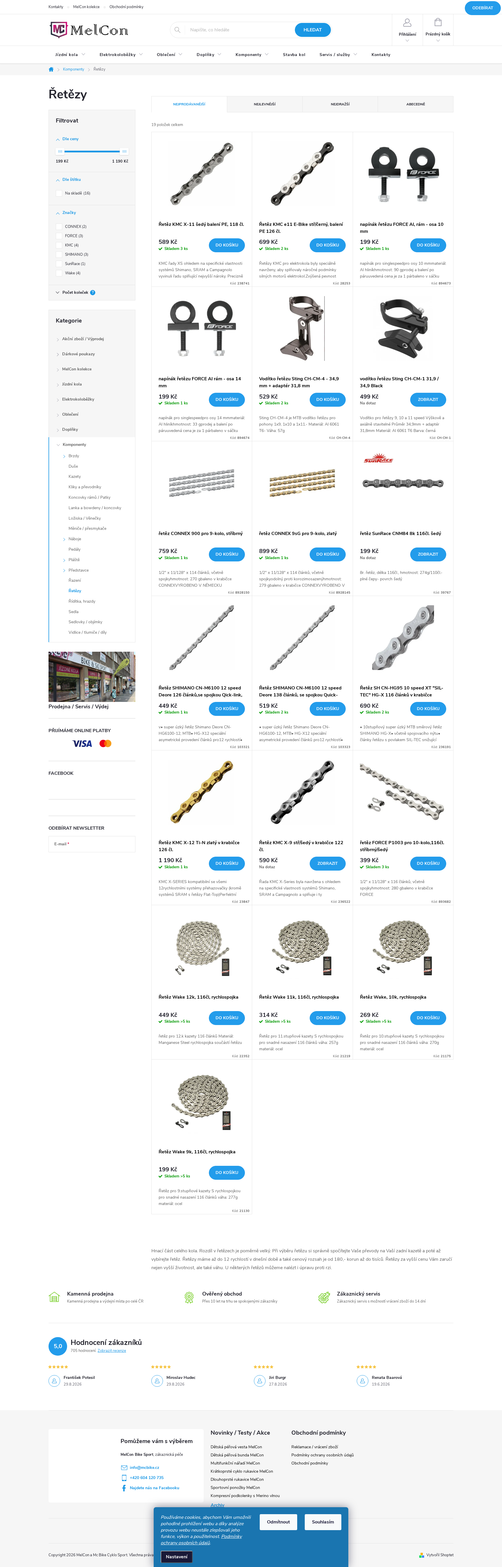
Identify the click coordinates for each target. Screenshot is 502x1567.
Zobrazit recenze (112, 1350)
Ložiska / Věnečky (85, 518)
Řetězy (75, 591)
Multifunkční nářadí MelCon (235, 1463)
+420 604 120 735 (147, 1477)
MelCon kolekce (86, 7)
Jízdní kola (72, 384)
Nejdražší (340, 104)
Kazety (75, 476)
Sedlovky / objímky (85, 622)
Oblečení (70, 414)
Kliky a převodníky (85, 487)
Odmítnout (278, 1522)
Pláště (74, 560)
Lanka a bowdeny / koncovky (95, 508)
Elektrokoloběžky (78, 399)
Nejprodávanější (189, 104)
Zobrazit (428, 399)
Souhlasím (323, 1522)
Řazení (75, 580)
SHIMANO (76, 254)
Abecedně (415, 104)
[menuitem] (71, 55)
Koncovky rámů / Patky (89, 497)
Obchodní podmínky (127, 7)
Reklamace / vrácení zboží (314, 1447)
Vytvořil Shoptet (439, 1555)
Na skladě (77, 193)
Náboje (75, 539)
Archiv (217, 1505)
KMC (71, 245)
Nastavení (176, 1557)
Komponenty (74, 444)
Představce (79, 570)
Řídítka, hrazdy (82, 601)
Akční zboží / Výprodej (83, 339)
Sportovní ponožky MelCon (235, 1487)
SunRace (74, 263)
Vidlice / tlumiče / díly (88, 632)
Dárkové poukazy (78, 354)
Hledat (313, 30)
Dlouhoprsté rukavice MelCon (237, 1479)
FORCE (73, 236)
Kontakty (56, 7)
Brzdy (74, 456)
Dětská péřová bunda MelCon (237, 1455)
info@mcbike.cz (144, 1467)
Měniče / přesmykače (87, 528)
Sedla (73, 612)
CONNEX (75, 226)
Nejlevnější (264, 104)
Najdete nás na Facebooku (154, 1488)
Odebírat (482, 8)
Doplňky (70, 429)
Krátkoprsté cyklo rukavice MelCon (242, 1471)
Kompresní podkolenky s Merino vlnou (245, 1495)
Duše (73, 466)
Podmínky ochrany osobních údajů (201, 1539)
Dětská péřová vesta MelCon (236, 1447)
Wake (72, 273)
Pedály (74, 549)
